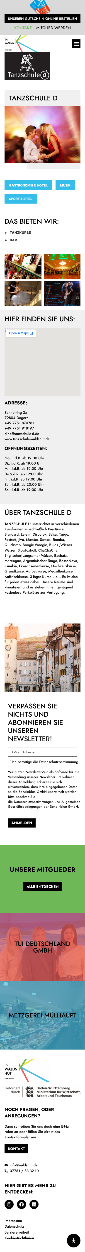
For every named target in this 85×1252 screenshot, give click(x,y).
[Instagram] (9, 1204)
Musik (65, 185)
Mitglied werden (53, 28)
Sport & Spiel (20, 199)
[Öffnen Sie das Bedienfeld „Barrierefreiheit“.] (73, 1240)
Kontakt (23, 28)
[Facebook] (21, 1204)
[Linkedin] (34, 1204)
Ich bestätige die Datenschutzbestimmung (44, 784)
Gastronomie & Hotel (28, 185)
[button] (76, 43)
